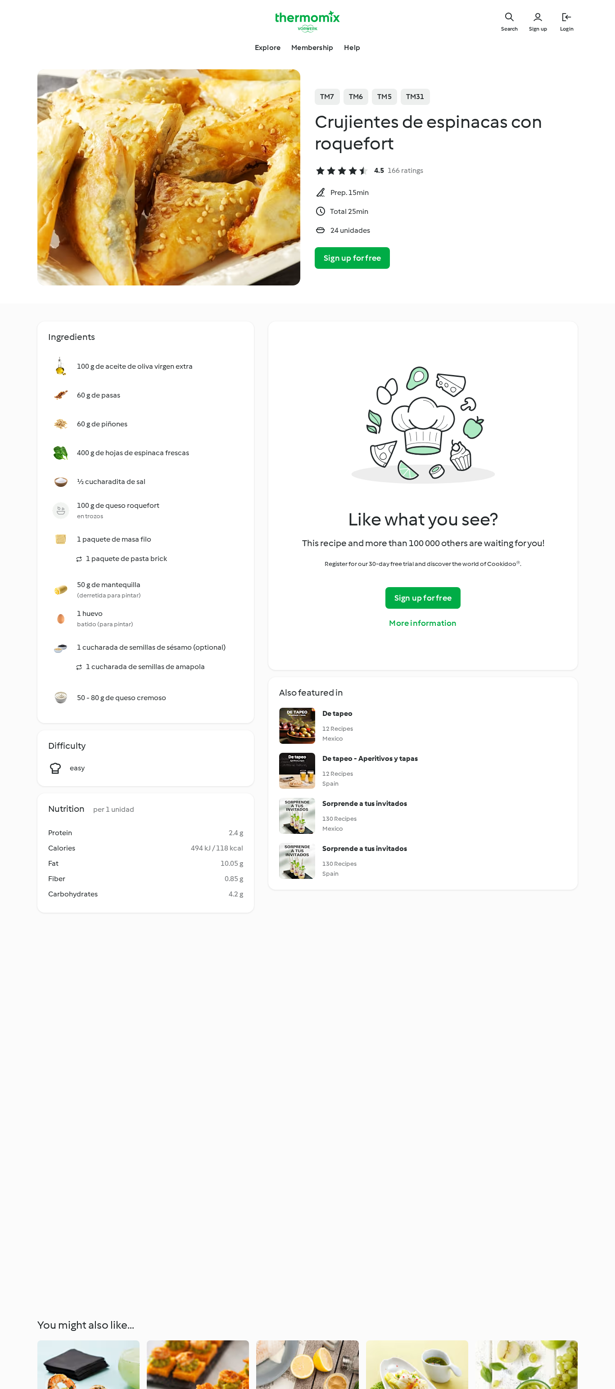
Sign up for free (352, 258)
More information (423, 623)
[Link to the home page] (307, 21)
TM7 (327, 96)
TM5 (384, 96)
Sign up (538, 29)
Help (352, 47)
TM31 (415, 96)
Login (567, 29)
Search (509, 29)
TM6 (356, 96)
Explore (267, 47)
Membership (312, 47)
